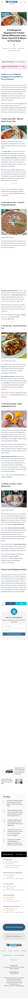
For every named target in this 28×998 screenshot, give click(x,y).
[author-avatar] (14, 45)
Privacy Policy (14, 959)
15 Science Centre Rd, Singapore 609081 (14, 912)
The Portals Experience (9, 895)
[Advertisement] (14, 704)
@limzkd (11, 237)
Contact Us (16, 950)
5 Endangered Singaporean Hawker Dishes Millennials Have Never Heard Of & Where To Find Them (14, 35)
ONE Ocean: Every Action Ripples (11, 906)
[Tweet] (21, 603)
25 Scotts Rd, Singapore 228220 (12, 901)
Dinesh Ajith (6, 48)
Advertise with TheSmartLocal (14, 927)
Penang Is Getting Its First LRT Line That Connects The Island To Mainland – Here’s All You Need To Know (15, 813)
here (24, 550)
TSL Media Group (20, 985)
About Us (10, 950)
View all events (19, 854)
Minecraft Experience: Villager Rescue (13, 872)
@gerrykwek (12, 361)
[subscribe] (21, 936)
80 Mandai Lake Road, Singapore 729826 (14, 878)
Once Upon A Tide (7, 859)
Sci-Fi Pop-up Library (8, 883)
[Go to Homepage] (12, 2)
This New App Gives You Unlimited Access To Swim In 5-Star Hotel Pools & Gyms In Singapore (14, 832)
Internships (24, 950)
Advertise (3, 950)
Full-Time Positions (7, 955)
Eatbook (11, 510)
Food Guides (21, 48)
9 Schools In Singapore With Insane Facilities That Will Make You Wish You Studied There (14, 803)
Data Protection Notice (19, 955)
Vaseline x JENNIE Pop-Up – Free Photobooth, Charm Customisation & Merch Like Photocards (15, 822)
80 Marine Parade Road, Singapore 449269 (15, 889)
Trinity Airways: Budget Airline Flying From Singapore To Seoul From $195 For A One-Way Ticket (15, 842)
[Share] (10, 603)
